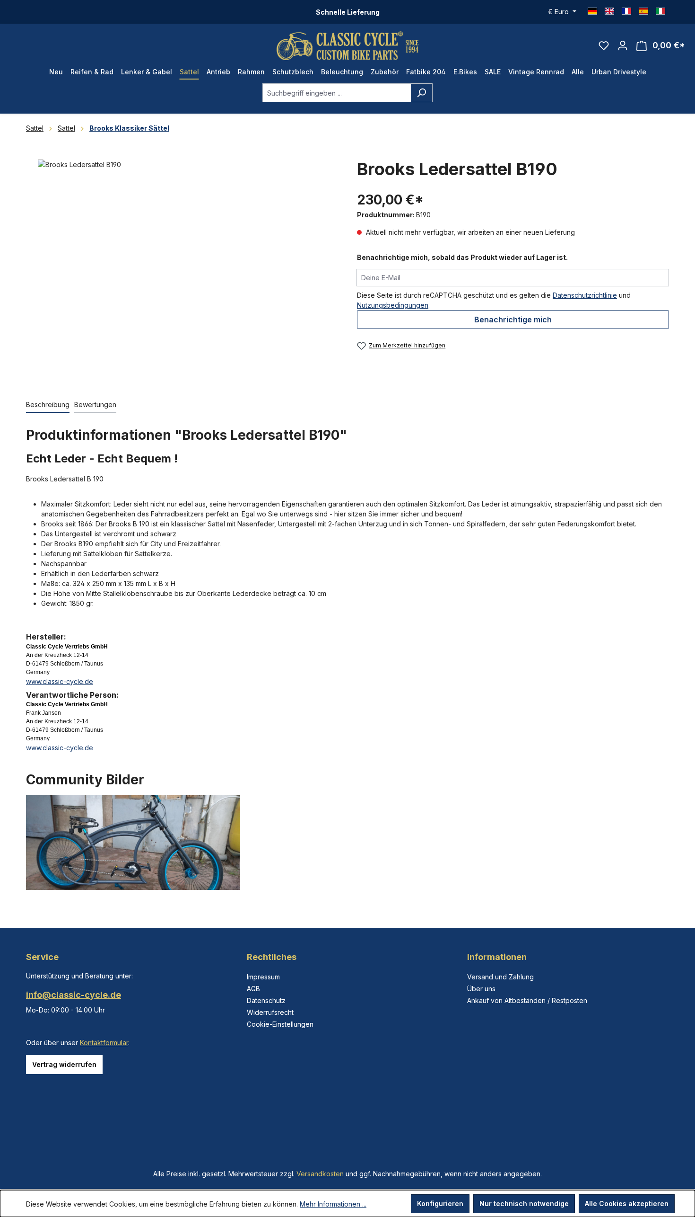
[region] (182, 270)
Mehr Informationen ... (333, 1204)
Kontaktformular (104, 1043)
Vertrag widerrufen (64, 1064)
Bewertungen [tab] (95, 404)
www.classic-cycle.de (59, 681)
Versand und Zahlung (500, 977)
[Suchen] (421, 92)
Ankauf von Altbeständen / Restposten (527, 1000)
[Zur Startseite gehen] (347, 45)
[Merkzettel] (603, 45)
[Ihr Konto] (622, 45)
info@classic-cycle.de (73, 995)
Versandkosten (320, 1174)
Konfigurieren (440, 1203)
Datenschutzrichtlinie (585, 295)
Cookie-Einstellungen (280, 1024)
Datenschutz (266, 1000)
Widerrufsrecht (270, 1012)
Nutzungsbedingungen (392, 305)
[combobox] (336, 92)
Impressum (263, 977)
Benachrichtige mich (513, 319)
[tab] (48, 405)
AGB (253, 989)
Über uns (481, 989)
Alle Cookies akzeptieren (627, 1203)
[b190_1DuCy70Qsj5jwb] (182, 261)
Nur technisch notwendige (524, 1203)
